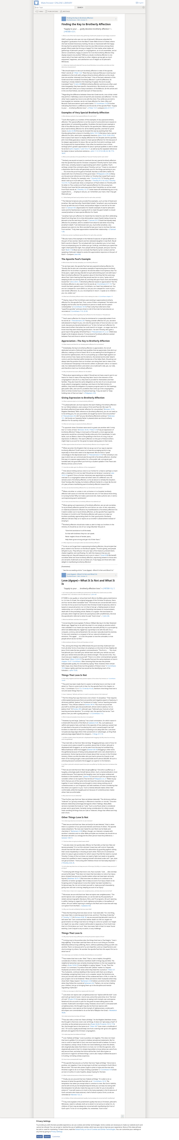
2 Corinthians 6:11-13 (104, 284)
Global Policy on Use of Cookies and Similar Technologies (95, 1129)
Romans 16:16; (83, 430)
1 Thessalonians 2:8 (77, 321)
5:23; (106, 181)
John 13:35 (73, 670)
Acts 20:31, (74, 282)
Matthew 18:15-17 (74, 878)
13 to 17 (87, 149)
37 (79, 282)
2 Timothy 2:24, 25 (68, 863)
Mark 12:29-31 (76, 659)
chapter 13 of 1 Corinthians (71, 661)
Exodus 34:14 (89, 705)
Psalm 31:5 (72, 999)
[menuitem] (143, 7)
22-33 (85, 311)
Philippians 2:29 (90, 393)
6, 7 (107, 332)
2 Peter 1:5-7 (92, 108)
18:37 (63, 153)
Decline (47, 1137)
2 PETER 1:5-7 (69, 31)
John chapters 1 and (77, 149)
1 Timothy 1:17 (67, 917)
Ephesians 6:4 (89, 983)
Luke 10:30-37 (73, 965)
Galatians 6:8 (86, 906)
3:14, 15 (67, 183)
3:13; (100, 151)
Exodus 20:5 (77, 709)
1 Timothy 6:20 (95, 178)
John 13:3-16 (95, 133)
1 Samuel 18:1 (71, 208)
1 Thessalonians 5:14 (95, 455)
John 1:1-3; (94, 151)
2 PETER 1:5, (108, 588)
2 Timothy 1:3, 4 (82, 189)
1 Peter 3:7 (111, 970)
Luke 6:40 (77, 254)
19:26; (108, 135)
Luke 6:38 (104, 555)
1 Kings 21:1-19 (97, 734)
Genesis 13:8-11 (67, 838)
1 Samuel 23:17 (93, 220)
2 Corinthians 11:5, (76, 311)
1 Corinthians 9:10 (106, 1070)
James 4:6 (87, 776)
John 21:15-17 (109, 108)
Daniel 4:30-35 (93, 750)
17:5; (112, 151)
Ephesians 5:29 (76, 831)
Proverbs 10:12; (105, 1024)
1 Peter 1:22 (77, 73)
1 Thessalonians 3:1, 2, (98, 332)
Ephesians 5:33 (86, 981)
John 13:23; (102, 135)
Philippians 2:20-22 (103, 174)
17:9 (112, 1024)
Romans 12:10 (109, 409)
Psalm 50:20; (95, 1024)
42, (107, 151)
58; (109, 151)
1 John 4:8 (77, 84)
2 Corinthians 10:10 (79, 307)
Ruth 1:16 (69, 250)
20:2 (112, 135)
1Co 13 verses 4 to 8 (86, 688)
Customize (56, 1137)
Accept (39, 1137)
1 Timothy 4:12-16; (98, 181)
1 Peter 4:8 (93, 1026)
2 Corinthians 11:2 (97, 713)
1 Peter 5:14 (93, 430)
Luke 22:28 (71, 131)
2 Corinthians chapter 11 (105, 296)
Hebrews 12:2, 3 (76, 1095)
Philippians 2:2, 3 (100, 779)
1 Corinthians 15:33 (102, 103)
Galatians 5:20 (93, 723)
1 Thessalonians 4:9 (69, 416)
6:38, (104, 151)
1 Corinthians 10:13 (99, 1081)
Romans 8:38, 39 (80, 917)
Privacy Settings (56, 1132)
